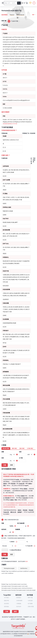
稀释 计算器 (14, 448)
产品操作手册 (14, 21)
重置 (11, 465)
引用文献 (30, 600)
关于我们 (6, 597)
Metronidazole (20, 14)
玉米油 (19, 512)
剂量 (2, 523)
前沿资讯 (6, 603)
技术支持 (18, 606)
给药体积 (3, 529)
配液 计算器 (22, 448)
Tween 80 (21, 483)
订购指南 (18, 603)
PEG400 (31, 510)
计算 (4, 465)
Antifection (23, 568)
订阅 (6, 611)
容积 (2, 458)
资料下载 (30, 597)
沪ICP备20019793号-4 (5, 633)
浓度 (20, 451)
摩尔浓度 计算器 (6, 448)
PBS (4, 485)
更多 (26, 561)
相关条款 (6, 606)
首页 (15, 611)
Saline (30, 483)
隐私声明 (6, 600)
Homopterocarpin (9, 568)
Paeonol (12, 14)
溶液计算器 (31, 606)
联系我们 (18, 597)
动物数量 (17, 529)
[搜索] (19, 3)
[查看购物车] (27, 3)
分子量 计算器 (30, 448)
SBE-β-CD (13, 512)
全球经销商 (19, 600)
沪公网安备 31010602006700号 (19, 633)
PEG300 (13, 483)
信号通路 (30, 603)
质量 (2, 451)
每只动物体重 (20, 523)
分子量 (21, 458)
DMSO (5, 483)
